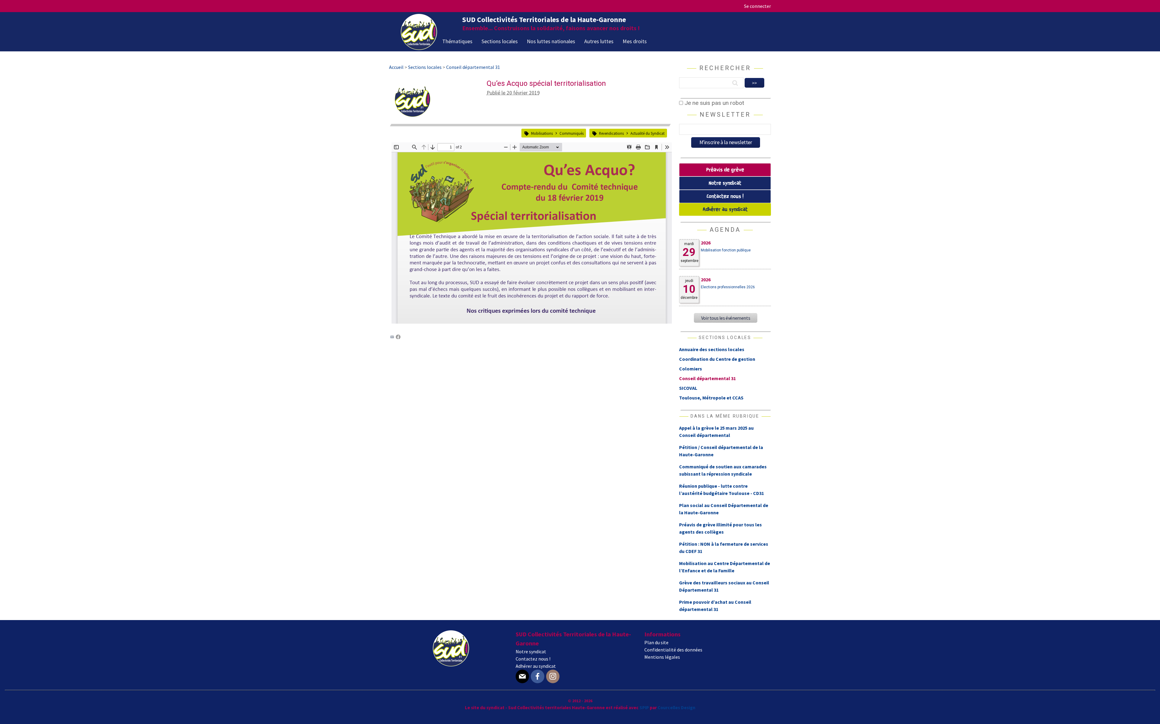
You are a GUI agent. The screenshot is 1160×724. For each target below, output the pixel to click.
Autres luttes (599, 41)
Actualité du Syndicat (647, 133)
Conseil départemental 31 (707, 378)
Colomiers (690, 369)
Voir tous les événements (725, 318)
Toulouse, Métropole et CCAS (711, 398)
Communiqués (571, 133)
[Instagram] (552, 676)
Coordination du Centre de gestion (717, 359)
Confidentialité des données (673, 650)
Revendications (611, 133)
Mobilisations (542, 133)
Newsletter (725, 114)
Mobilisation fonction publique (726, 250)
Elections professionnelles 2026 (728, 287)
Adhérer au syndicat (725, 209)
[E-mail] (522, 676)
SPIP (644, 707)
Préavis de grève (725, 170)
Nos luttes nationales (551, 41)
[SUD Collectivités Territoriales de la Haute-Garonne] (419, 48)
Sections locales (500, 41)
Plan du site (656, 642)
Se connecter (757, 6)
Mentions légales (662, 657)
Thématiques (457, 41)
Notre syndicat (725, 183)
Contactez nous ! (725, 196)
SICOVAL (688, 388)
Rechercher (725, 68)
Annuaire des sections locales (711, 349)
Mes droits (635, 41)
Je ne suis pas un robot (713, 102)
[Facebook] (398, 338)
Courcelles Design (676, 707)
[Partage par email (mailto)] (392, 338)
